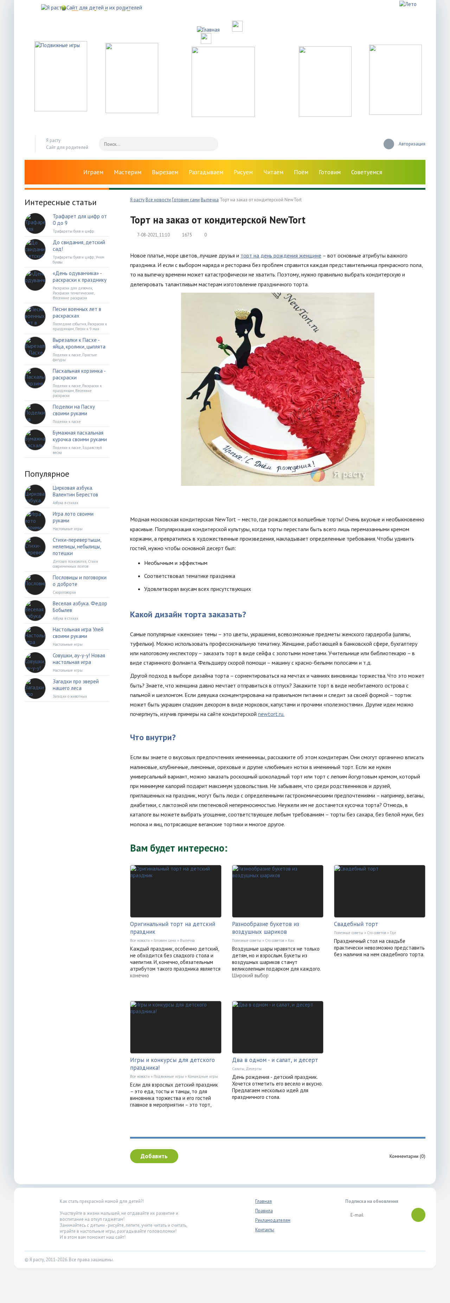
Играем (93, 172)
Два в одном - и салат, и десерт (275, 1060)
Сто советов (274, 940)
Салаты (238, 1068)
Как (291, 940)
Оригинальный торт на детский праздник (172, 928)
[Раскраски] (395, 113)
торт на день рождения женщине (280, 255)
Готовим (330, 172)
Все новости (140, 940)
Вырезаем (165, 172)
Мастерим (127, 172)
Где (393, 932)
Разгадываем (206, 172)
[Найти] (209, 144)
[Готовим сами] (223, 115)
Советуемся (366, 172)
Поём (301, 172)
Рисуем (243, 172)
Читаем (273, 172)
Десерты (254, 1068)
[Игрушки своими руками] (131, 111)
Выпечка (187, 940)
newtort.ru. (271, 713)
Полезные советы (246, 940)
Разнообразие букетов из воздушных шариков (265, 928)
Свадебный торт (356, 924)
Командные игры (203, 1076)
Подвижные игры (169, 1076)
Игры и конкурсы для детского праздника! (172, 1063)
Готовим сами (165, 940)
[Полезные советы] (325, 114)
